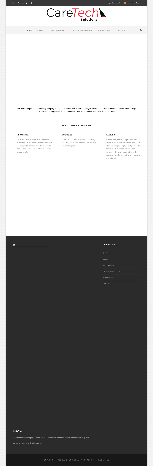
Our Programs (57, 30)
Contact (21, 3)
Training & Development (82, 30)
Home (29, 30)
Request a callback (113, 3)
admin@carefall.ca (133, 3)
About (13, 3)
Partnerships (104, 30)
